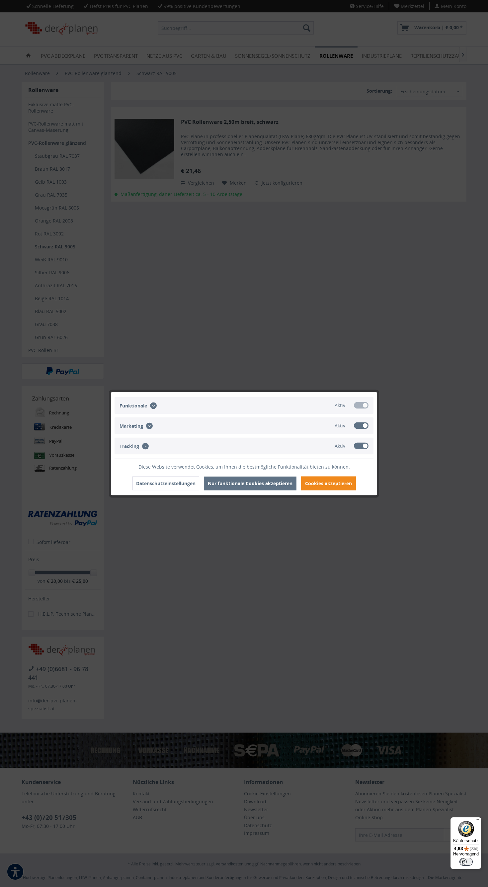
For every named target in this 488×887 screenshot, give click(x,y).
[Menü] (477, 821)
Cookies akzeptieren (328, 483)
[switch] (466, 862)
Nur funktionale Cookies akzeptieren (250, 483)
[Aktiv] (361, 405)
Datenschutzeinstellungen (166, 483)
